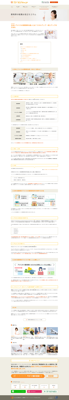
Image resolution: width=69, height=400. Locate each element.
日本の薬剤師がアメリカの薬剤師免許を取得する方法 (30, 53)
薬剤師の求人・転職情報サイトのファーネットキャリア (26, 397)
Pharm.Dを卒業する (25, 56)
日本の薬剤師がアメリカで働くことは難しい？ (29, 58)
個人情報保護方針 (50, 398)
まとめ (21, 61)
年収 (23, 51)
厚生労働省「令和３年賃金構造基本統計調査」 (51, 169)
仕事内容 (23, 48)
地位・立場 (24, 50)
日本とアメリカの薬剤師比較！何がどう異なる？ (29, 46)
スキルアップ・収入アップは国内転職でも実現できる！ (31, 60)
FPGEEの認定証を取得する (26, 55)
